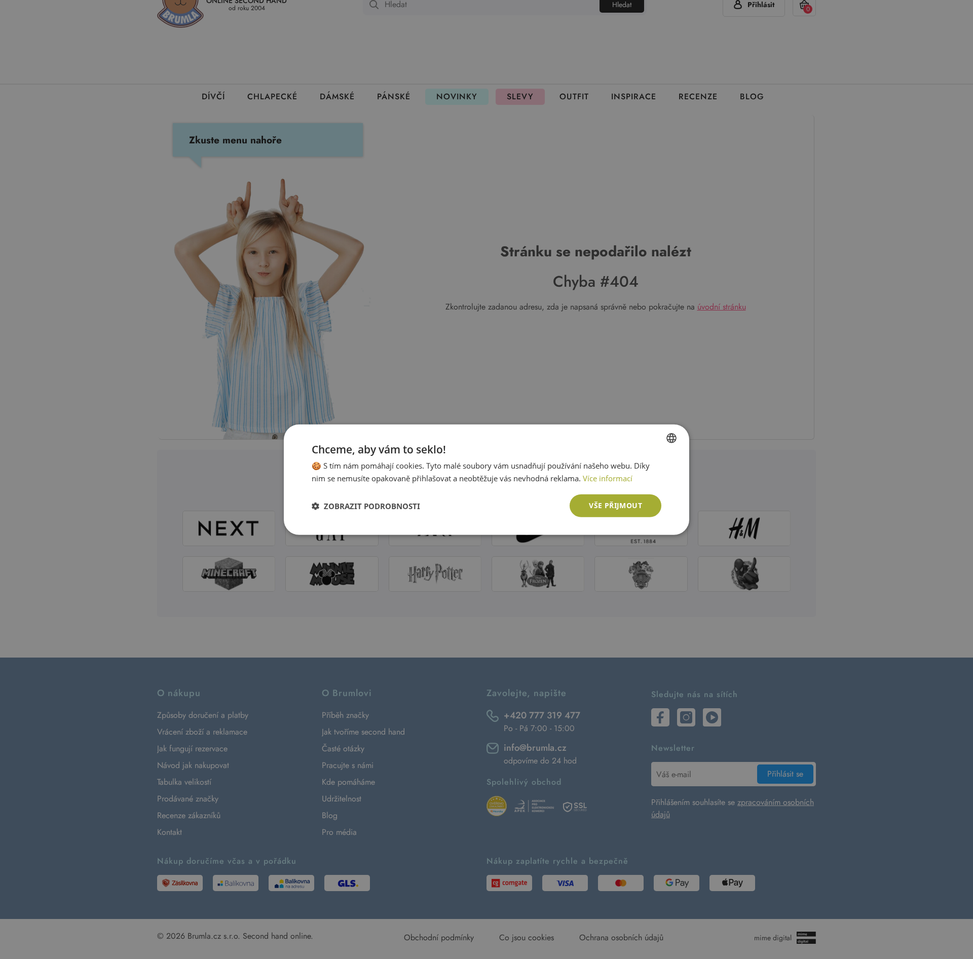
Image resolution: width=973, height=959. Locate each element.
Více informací (607, 478)
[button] (366, 505)
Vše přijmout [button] (615, 505)
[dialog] (486, 479)
